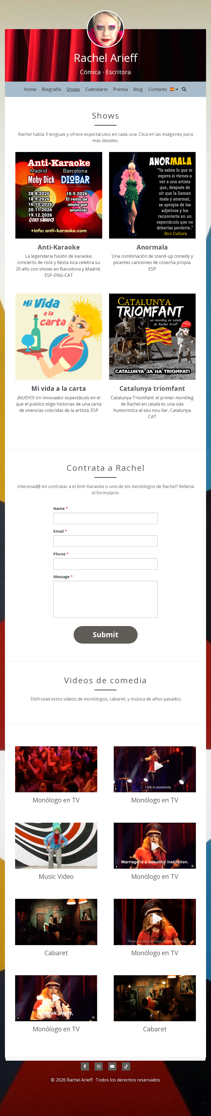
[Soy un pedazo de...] (155, 998)
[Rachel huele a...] (56, 922)
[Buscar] (184, 89)
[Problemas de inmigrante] (56, 998)
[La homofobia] (56, 769)
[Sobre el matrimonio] (155, 846)
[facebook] (85, 1066)
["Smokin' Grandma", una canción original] (56, 846)
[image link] (105, 28)
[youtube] (112, 1066)
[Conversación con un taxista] (155, 769)
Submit (105, 634)
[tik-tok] (126, 1066)
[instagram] (99, 1066)
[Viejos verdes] (155, 922)
